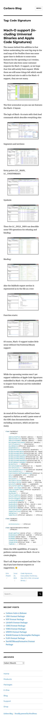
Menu (38, 8)
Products (8, 679)
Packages (8, 685)
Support (7, 701)
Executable (25, 576)
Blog (6, 696)
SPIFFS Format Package (16, 632)
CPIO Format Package (15, 616)
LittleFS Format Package (17, 622)
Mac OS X (24, 578)
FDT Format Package (15, 619)
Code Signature (26, 573)
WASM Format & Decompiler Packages (23, 635)
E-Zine (6, 690)
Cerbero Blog (13, 8)
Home (6, 674)
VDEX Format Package (15, 629)
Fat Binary (33, 576)
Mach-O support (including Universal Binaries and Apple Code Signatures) (20, 36)
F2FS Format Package (15, 638)
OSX (29, 578)
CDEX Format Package (15, 626)
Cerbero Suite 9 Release (16, 613)
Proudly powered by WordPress (26, 714)
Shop (6, 707)
